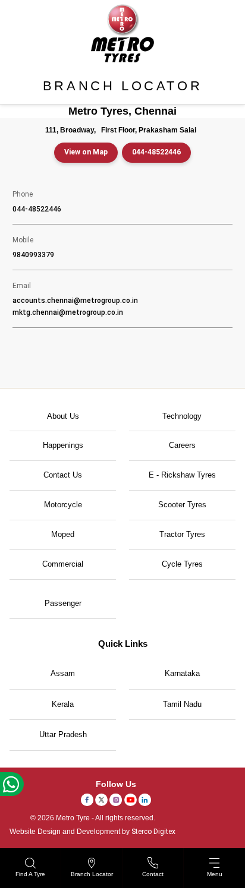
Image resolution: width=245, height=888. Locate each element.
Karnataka (182, 673)
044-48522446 (156, 152)
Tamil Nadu (182, 704)
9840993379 (33, 255)
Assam (63, 673)
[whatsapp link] (12, 784)
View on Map (86, 152)
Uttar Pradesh (63, 734)
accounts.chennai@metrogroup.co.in (75, 300)
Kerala (63, 704)
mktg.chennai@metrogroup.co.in (67, 312)
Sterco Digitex (153, 831)
